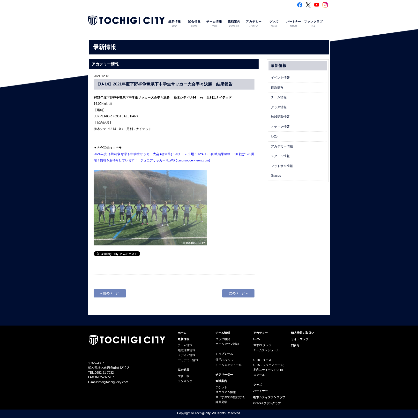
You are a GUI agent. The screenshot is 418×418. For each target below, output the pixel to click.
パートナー (293, 24)
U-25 (274, 136)
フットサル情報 (282, 166)
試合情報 (194, 24)
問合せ (295, 345)
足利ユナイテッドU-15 (268, 370)
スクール (259, 375)
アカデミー (254, 24)
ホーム (182, 332)
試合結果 (183, 370)
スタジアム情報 (226, 392)
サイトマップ (299, 339)
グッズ (273, 24)
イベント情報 (280, 77)
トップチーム (224, 354)
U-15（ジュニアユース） (269, 365)
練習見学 (221, 402)
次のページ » (238, 293)
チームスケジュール (229, 365)
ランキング (185, 381)
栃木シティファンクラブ (269, 397)
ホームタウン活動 (227, 344)
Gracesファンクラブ (267, 403)
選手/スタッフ (225, 360)
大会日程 (183, 376)
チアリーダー (224, 374)
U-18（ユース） (263, 360)
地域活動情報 (280, 117)
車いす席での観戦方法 (230, 397)
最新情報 (174, 24)
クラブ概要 (223, 339)
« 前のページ (109, 293)
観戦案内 (234, 24)
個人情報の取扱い (302, 332)
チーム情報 (214, 24)
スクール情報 (280, 156)
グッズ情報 (279, 107)
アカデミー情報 (282, 146)
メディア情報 (280, 127)
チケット (221, 387)
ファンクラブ (313, 24)
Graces (276, 175)
